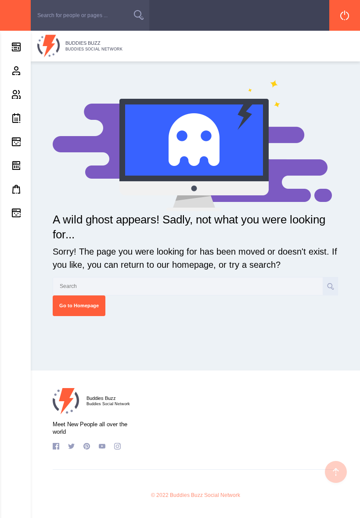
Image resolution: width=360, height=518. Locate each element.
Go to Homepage (79, 305)
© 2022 (160, 495)
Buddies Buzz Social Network (205, 495)
